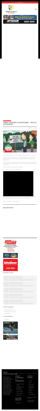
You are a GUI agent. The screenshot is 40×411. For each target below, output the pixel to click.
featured (9, 201)
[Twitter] (20, 2)
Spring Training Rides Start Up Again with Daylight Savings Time (7, 235)
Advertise (30, 382)
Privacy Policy (31, 392)
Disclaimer (30, 390)
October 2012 (15, 201)
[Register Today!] (10, 255)
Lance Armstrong (12, 201)
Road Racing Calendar (7, 313)
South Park (19, 201)
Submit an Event (19, 395)
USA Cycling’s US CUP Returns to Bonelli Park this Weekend (17, 38)
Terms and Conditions (32, 394)
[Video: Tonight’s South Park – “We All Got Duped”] (20, 141)
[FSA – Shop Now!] (20, 21)
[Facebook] (15, 2)
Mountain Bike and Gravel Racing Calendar (10, 311)
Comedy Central (6, 201)
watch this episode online (17, 169)
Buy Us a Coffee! (31, 384)
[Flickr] (17, 2)
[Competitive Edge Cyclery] (10, 327)
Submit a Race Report (20, 393)
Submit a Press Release (20, 391)
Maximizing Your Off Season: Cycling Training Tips (8, 221)
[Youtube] (22, 2)
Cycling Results (6, 319)
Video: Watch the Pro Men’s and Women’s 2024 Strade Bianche (19, 221)
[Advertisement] (10, 347)
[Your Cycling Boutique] (10, 337)
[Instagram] (19, 2)
